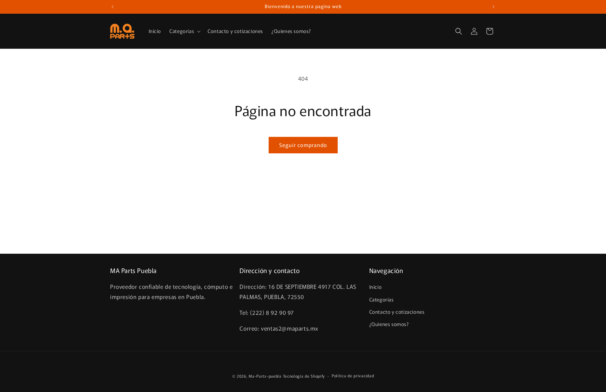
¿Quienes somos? (389, 323)
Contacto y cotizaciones (397, 311)
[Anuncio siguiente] (493, 6)
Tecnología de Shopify (304, 376)
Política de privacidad (353, 375)
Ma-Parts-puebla (265, 376)
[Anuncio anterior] (112, 6)
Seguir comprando (303, 144)
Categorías (381, 299)
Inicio (375, 286)
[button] (184, 31)
